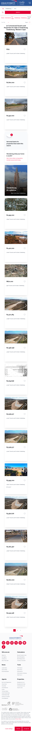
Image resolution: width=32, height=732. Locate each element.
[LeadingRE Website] (4, 709)
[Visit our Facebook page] (3, 643)
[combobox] (20, 8)
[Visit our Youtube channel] (20, 643)
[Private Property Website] (14, 709)
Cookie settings (9, 728)
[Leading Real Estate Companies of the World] (22, 3)
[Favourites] (25, 49)
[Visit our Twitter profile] (16, 643)
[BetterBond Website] (6, 704)
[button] (12, 8)
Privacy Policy (18, 719)
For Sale (12, 17)
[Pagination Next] (20, 630)
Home (2, 17)
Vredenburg (17, 17)
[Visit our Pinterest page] (24, 643)
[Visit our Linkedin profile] (8, 643)
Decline (18, 728)
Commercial (8, 17)
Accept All (26, 728)
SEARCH (18, 12)
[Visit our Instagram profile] (12, 643)
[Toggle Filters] (2, 12)
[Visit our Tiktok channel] (3, 647)
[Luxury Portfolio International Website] (18, 704)
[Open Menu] (29, 3)
